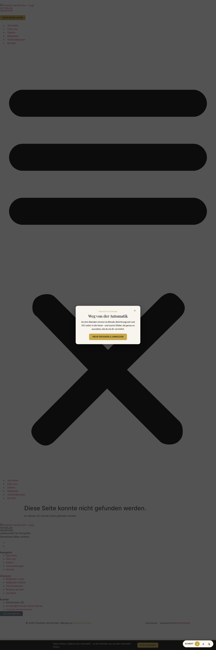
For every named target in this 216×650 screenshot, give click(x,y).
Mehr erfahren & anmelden (108, 337)
